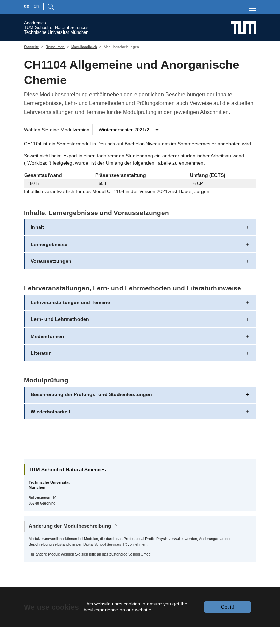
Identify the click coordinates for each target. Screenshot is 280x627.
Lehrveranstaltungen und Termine (70, 302)
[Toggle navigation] (252, 8)
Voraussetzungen (51, 261)
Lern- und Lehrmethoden (60, 319)
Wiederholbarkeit (50, 411)
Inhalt (37, 227)
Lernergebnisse (49, 244)
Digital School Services (102, 544)
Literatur (41, 353)
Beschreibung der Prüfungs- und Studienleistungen (91, 394)
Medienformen (47, 336)
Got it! (227, 607)
